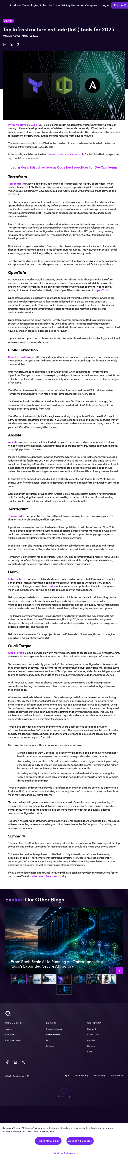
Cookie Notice (116, 1076)
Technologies (30, 5)
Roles (43, 5)
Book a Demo (93, 1034)
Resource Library (54, 1029)
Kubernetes (15, 579)
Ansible (13, 442)
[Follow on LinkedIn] (15, 1063)
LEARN (51, 1023)
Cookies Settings (64, 1152)
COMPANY (94, 1023)
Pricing (66, 5)
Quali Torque (16, 652)
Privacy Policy (99, 1076)
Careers (91, 1046)
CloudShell (10, 1034)
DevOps (8, 20)
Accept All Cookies (80, 1140)
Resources (77, 5)
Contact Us (92, 1029)
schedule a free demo (45, 876)
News (89, 1051)
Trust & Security (81, 1076)
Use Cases (54, 5)
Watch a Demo (53, 1034)
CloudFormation (18, 357)
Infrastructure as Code (22, 124)
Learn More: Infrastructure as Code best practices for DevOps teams (64, 167)
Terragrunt (15, 516)
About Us (91, 1040)
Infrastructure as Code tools (66, 154)
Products (15, 5)
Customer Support (13, 1040)
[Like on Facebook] (7, 1063)
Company (91, 5)
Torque (8, 1029)
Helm (51, 586)
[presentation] (112, 970)
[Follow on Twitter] (23, 1063)
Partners (50, 1046)
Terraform (15, 183)
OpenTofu (101, 290)
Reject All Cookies (48, 1140)
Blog (48, 1040)
